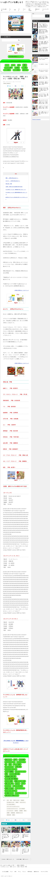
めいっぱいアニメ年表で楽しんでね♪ (43, 59)
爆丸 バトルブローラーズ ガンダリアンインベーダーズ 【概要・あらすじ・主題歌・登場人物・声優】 (43, 102)
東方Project (30, 10)
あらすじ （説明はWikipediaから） (13, 180)
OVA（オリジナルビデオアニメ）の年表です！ (43, 71)
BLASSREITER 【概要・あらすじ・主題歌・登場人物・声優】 (43, 83)
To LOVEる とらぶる (10, 802)
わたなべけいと (22, 802)
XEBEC (17, 802)
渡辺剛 (8, 812)
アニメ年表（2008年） (11, 804)
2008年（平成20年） (7, 83)
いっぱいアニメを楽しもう (12, 2)
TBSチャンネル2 (16, 800)
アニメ (10, 10)
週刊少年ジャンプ (19, 812)
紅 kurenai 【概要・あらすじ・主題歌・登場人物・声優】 (9, 859)
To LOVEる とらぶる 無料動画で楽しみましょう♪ (16, 189)
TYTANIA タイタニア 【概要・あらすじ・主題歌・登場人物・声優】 (26, 836)
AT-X (8, 800)
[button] (15, 23)
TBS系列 (22, 800)
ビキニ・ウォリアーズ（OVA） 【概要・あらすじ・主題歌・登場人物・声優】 (43, 25)
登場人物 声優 (9, 183)
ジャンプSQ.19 (22, 808)
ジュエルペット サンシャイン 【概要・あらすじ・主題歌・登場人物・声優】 (43, 107)
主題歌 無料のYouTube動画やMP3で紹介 (14, 186)
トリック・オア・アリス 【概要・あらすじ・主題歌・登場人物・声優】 (43, 37)
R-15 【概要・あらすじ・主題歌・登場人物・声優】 (43, 113)
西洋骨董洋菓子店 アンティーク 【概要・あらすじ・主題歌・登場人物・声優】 (5, 836)
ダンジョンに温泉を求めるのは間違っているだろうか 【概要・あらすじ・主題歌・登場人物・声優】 (43, 49)
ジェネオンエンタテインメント (12, 808)
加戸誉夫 (16, 810)
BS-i (11, 800)
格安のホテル (37, 10)
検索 (33, 13)
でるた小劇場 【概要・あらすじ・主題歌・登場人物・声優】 (43, 43)
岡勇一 (25, 810)
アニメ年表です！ (43, 64)
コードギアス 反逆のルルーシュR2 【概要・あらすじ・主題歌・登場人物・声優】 (15, 836)
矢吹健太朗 (13, 812)
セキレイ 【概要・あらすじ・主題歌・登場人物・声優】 (15, 849)
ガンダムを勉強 (3, 10)
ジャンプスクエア (10, 810)
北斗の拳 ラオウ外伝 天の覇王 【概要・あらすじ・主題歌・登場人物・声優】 (43, 90)
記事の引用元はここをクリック (22, 290)
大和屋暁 (20, 810)
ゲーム (19, 10)
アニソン (24, 10)
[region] (16, 23)
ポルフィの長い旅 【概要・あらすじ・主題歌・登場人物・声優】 (5, 850)
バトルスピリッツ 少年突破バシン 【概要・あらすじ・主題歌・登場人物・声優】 (25, 851)
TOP (8, 865)
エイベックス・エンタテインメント (13, 806)
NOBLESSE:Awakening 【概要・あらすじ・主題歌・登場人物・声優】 (43, 31)
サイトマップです (45, 10)
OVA (15, 9)
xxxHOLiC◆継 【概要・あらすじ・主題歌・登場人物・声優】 (23, 859)
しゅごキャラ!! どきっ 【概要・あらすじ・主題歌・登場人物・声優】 (43, 95)
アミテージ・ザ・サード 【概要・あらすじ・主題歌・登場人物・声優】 (43, 77)
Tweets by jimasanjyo (36, 119)
